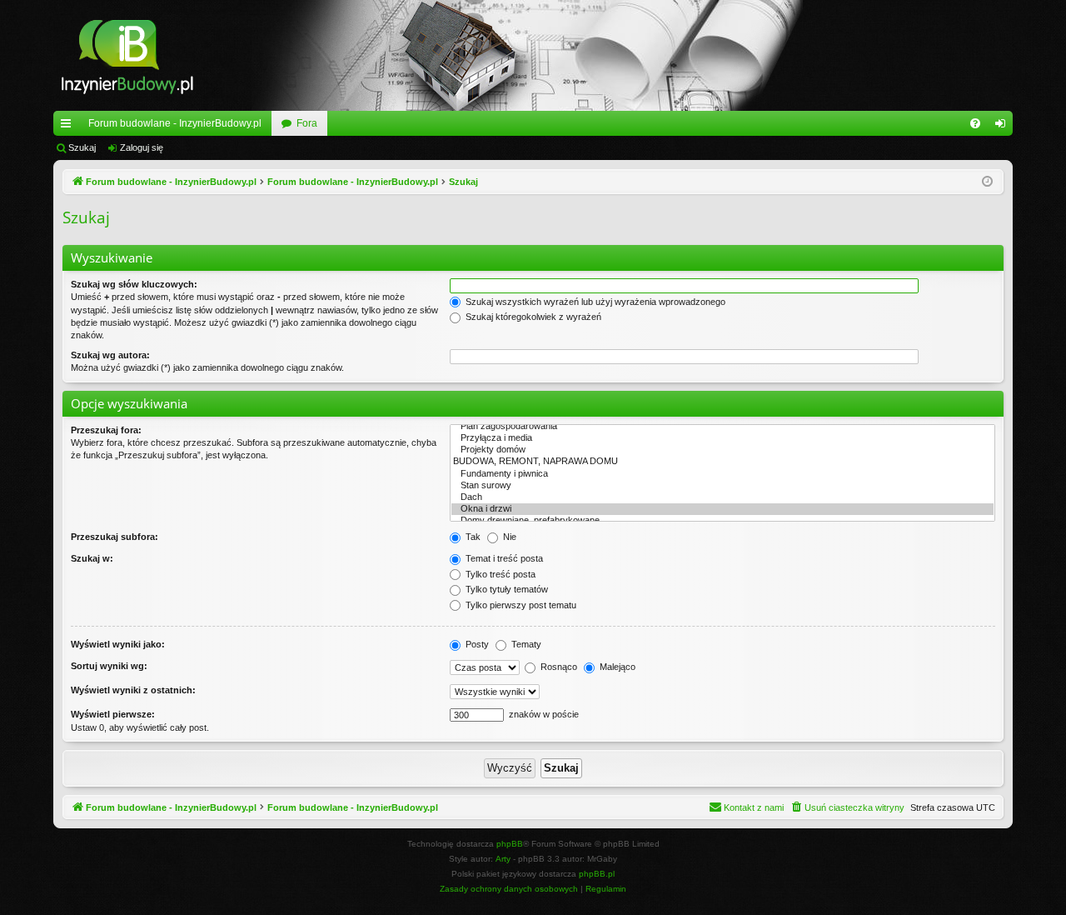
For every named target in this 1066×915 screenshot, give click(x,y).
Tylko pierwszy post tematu (519, 605)
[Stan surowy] (722, 486)
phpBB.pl (597, 873)
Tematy (525, 644)
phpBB (509, 843)
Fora (306, 123)
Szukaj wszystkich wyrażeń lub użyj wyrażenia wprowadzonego (594, 302)
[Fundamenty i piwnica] (722, 474)
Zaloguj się (141, 147)
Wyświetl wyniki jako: (118, 644)
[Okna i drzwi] (722, 509)
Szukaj (82, 147)
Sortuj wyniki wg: (109, 666)
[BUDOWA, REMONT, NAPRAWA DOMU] (722, 462)
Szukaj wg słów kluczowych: (134, 284)
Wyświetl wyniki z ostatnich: (133, 690)
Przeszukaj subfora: (114, 537)
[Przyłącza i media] (722, 438)
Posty (476, 644)
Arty (503, 858)
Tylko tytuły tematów (505, 589)
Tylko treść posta (499, 574)
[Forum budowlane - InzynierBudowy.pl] (127, 55)
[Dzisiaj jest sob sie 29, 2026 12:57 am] (987, 182)
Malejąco (616, 667)
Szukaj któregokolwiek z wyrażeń (532, 317)
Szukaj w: (92, 558)
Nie (508, 537)
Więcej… (69, 127)
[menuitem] (975, 123)
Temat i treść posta (503, 558)
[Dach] (722, 497)
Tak (472, 537)
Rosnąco (557, 667)
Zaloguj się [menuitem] (1003, 127)
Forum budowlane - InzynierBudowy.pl (175, 123)
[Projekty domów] (722, 450)
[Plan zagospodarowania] (722, 426)
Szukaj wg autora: (110, 355)
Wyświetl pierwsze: (113, 714)
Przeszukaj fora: (106, 430)
